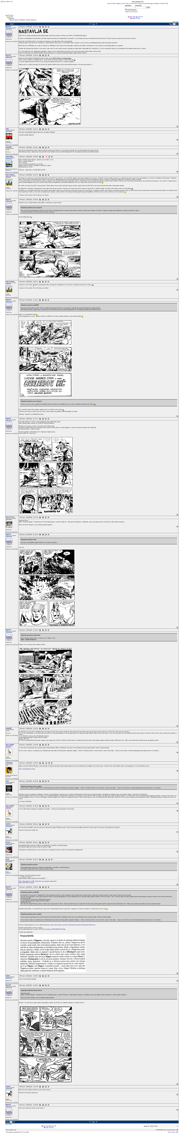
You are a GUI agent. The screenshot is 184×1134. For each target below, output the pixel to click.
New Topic (133, 17)
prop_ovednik (10, 744)
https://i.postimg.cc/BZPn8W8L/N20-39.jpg (53, 929)
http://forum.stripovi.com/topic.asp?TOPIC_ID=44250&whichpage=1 (68, 35)
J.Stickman (9, 762)
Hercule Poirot (10, 517)
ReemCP (8, 26)
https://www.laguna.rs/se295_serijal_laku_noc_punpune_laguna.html (37, 881)
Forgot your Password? (131, 11)
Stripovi (11, 17)
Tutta (7, 129)
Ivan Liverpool (10, 174)
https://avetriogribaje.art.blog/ (27, 769)
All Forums (10, 15)
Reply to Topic (136, 18)
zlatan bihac (9, 156)
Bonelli (12, 18)
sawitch (8, 824)
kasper (8, 975)
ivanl (7, 781)
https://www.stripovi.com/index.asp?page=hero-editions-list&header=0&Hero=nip (73, 925)
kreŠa (7, 859)
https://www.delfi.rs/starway (26, 882)
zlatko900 (8, 147)
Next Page (176, 22)
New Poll (140, 17)
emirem (8, 842)
